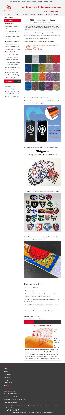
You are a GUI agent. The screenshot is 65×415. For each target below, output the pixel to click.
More (19, 81)
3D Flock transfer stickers (11, 57)
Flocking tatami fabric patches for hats (14, 36)
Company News (48, 14)
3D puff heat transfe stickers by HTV (14, 31)
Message (40, 14)
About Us (56, 14)
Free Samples (24, 14)
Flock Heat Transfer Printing (12, 75)
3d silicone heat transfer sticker (12, 46)
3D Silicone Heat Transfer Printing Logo (15, 64)
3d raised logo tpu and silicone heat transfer (16, 34)
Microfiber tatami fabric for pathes (13, 49)
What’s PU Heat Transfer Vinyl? (13, 94)
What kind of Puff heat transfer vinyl (14, 91)
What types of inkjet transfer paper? (14, 89)
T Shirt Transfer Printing (11, 77)
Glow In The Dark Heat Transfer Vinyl (14, 67)
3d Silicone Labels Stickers (11, 59)
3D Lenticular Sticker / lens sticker (13, 54)
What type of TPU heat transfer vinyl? (14, 96)
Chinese (51, 5)
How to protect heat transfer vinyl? (37, 319)
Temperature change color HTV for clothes (15, 86)
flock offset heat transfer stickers (13, 39)
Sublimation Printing (10, 70)
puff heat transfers (9, 29)
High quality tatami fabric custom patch (14, 41)
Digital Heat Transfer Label (11, 72)
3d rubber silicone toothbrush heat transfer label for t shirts (19, 26)
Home (9, 14)
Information (32, 14)
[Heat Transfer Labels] (8, 8)
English (56, 5)
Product (17, 14)
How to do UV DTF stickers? (12, 84)
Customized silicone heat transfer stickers (15, 44)
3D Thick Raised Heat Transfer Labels (14, 62)
